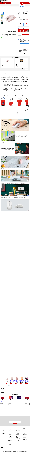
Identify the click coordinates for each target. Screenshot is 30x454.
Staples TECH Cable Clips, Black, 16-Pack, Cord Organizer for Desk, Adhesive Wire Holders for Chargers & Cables (12, 107)
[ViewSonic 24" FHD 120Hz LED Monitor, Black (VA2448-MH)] (4, 398)
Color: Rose (19, 17)
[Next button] (2, 24)
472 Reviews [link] (23, 13)
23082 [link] (18, 64)
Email (10, 421)
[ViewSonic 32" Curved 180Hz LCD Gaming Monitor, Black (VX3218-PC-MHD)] (20, 398)
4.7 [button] (18, 13)
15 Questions (26, 13)
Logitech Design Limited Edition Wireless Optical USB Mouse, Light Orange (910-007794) (22, 381)
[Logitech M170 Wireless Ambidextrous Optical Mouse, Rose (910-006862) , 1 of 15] (12, 378)
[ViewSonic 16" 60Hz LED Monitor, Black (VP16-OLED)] (12, 398)
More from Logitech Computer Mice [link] (20, 9)
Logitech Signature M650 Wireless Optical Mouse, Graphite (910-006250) (25, 50)
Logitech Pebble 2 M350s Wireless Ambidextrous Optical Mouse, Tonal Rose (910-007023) (17, 381)
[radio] (21, 24)
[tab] (4, 72)
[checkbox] (8, 66)
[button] (22, 6)
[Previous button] (5, 18)
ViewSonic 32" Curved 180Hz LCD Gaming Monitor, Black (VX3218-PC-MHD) (20, 401)
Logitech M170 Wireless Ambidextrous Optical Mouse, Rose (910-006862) (12, 381)
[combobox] (15, 3)
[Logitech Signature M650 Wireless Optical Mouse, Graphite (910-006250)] (20, 51)
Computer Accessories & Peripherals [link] (10, 9)
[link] (7, 0)
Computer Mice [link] (15, 9)
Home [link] (1, 9)
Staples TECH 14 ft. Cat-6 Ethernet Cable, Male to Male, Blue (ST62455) (4, 106)
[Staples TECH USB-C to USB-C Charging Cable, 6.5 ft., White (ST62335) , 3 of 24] (21, 101)
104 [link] (27, 108)
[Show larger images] (16, 26)
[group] (4, 106)
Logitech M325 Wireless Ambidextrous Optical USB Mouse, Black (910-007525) (27, 381)
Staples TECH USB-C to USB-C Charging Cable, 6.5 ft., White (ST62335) (21, 106)
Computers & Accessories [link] (4, 9)
